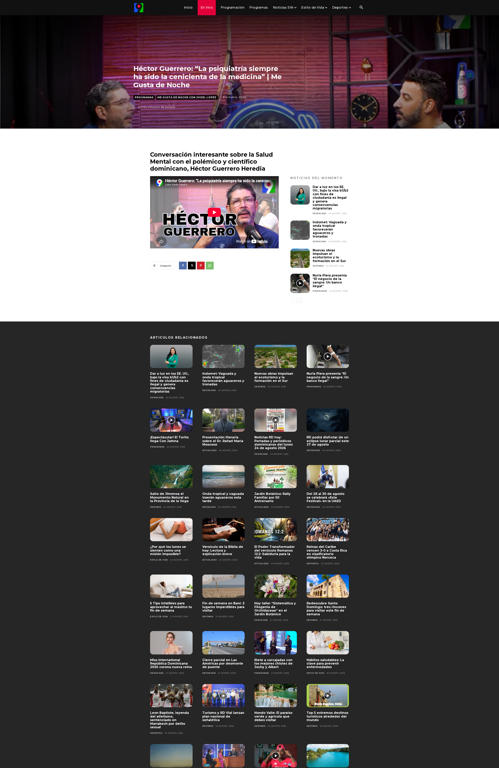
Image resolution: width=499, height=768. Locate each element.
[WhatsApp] (210, 265)
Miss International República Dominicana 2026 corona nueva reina (171, 663)
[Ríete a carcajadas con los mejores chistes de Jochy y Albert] (275, 642)
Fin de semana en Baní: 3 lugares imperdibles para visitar (223, 606)
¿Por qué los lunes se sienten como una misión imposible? (168, 550)
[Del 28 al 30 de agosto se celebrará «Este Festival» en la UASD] (328, 476)
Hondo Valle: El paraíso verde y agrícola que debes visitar (273, 716)
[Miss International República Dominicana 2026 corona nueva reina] (171, 642)
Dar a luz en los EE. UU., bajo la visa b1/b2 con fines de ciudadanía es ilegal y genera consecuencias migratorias (330, 197)
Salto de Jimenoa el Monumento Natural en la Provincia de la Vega (169, 497)
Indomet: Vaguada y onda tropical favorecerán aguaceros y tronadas (330, 229)
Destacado (319, 213)
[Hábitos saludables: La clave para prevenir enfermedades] (328, 642)
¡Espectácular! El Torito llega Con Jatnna (169, 439)
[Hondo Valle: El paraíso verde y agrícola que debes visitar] (275, 695)
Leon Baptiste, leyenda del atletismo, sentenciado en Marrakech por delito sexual (169, 720)
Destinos (318, 266)
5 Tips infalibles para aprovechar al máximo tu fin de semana (171, 606)
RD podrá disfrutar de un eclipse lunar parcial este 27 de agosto (328, 440)
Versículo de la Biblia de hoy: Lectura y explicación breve (222, 550)
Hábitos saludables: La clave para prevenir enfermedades (325, 663)
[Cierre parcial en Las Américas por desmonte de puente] (223, 642)
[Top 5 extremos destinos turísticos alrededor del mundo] (328, 695)
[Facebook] (183, 265)
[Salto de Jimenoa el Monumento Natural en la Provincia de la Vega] (171, 476)
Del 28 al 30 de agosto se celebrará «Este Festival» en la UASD (325, 497)
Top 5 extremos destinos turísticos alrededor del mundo (327, 716)
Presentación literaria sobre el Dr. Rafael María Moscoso (222, 440)
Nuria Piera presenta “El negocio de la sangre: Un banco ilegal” (330, 281)
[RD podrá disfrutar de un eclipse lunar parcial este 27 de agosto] (328, 420)
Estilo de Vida (159, 560)
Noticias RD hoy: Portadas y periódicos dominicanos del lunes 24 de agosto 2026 (273, 442)
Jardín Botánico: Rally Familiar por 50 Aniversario (272, 497)
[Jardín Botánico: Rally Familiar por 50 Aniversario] (275, 476)
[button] (361, 7)
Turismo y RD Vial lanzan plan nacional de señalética (223, 716)
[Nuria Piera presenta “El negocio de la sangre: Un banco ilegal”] (300, 283)
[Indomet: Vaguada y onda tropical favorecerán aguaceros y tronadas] (300, 230)
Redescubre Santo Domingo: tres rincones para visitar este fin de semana (326, 608)
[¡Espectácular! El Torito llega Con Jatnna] (171, 420)
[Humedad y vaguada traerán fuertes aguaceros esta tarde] (171, 755)
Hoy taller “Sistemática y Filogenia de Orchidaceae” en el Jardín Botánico (275, 608)
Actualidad (209, 450)
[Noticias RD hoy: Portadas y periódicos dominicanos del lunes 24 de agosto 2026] (275, 420)
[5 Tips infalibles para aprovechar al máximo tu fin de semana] (171, 586)
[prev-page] (292, 300)
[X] (192, 265)
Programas (144, 97)
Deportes (313, 563)
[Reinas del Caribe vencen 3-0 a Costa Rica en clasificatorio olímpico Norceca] (328, 529)
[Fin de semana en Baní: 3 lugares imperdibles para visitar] (223, 586)
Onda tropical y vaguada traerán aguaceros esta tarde (223, 497)
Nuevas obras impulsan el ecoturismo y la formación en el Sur (329, 255)
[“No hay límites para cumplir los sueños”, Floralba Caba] (223, 755)
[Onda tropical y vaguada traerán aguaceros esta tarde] (223, 476)
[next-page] (299, 300)
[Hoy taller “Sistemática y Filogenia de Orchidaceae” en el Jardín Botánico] (275, 586)
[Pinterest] (201, 265)
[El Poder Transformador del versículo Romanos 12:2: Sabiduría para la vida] (275, 529)
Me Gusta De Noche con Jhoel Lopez (186, 97)
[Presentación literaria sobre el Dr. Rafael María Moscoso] (223, 420)
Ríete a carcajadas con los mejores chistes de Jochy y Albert (273, 663)
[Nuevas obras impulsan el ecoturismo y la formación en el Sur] (300, 258)
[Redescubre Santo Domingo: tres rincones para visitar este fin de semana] (328, 586)
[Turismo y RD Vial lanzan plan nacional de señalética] (223, 695)
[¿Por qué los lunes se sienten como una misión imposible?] (171, 529)
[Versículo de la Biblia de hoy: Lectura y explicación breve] (223, 529)
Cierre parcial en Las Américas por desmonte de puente (222, 663)
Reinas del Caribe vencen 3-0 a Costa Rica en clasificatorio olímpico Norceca (327, 552)
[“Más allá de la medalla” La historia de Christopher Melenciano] (275, 755)
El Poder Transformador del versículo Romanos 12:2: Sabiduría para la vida (274, 552)
